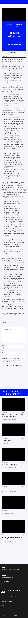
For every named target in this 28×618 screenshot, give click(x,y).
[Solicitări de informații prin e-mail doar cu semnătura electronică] (13, 404)
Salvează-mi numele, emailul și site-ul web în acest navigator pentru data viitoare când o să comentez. (13, 360)
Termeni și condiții (6, 601)
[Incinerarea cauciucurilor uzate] (13, 478)
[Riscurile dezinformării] (14, 14)
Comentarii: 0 (6, 56)
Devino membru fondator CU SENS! (11, 591)
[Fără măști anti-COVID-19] (13, 454)
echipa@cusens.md (7, 577)
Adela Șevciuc (10, 24)
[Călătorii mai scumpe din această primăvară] (13, 526)
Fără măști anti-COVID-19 (9, 465)
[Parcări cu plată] (13, 430)
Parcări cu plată (6, 440)
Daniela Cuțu (5, 443)
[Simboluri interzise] (13, 502)
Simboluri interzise (7, 513)
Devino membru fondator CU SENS (12, 392)
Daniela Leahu (6, 419)
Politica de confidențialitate (9, 597)
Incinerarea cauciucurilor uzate (11, 489)
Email (4, 351)
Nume (4, 345)
